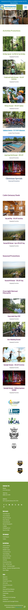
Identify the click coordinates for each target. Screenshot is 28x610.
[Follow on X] (6, 505)
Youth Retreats (6, 513)
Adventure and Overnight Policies (10, 601)
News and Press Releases (8, 589)
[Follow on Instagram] (12, 505)
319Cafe (5, 560)
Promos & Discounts (7, 585)
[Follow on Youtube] (9, 505)
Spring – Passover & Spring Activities (11, 568)
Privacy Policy (18, 607)
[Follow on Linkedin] (21, 505)
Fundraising (5, 593)
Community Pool (7, 551)
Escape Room (6, 547)
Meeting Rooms (6, 528)
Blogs (4, 595)
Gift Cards (5, 583)
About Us (5, 577)
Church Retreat (6, 515)
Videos (4, 587)
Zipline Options (6, 545)
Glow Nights (6, 570)
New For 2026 (6, 530)
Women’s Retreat (7, 517)
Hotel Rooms (6, 536)
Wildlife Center (6, 549)
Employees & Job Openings (9, 597)
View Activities (14, 3)
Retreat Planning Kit (7, 524)
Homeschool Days (7, 562)
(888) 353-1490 (6, 494)
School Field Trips (7, 555)
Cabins (4, 538)
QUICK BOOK (19, 7)
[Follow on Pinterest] (4, 507)
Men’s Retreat (6, 519)
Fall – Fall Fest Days (7, 564)
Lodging (5, 526)
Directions (5, 579)
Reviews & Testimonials (8, 591)
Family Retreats (6, 522)
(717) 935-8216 (6, 490)
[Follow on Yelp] (15, 505)
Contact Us (5, 599)
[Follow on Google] (18, 505)
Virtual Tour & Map (7, 581)
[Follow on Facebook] (4, 505)
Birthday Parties (6, 558)
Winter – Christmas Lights (9, 566)
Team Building (6, 553)
